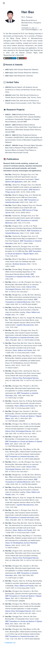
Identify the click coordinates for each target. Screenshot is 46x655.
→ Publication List (9, 643)
